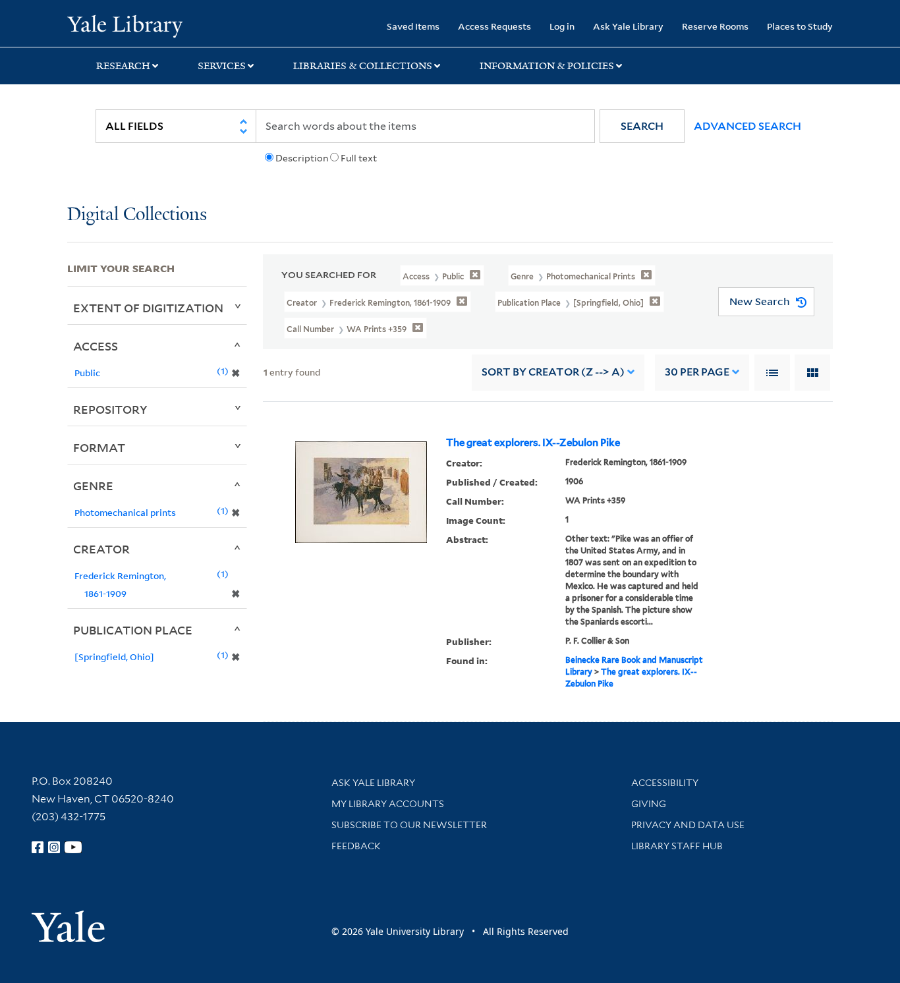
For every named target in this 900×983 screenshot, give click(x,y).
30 (697, 372)
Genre (93, 485)
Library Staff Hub (677, 846)
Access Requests (494, 26)
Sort (553, 372)
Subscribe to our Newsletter (409, 825)
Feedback (356, 846)
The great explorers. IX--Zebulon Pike (533, 443)
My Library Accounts (387, 804)
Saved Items (413, 26)
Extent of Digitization (148, 308)
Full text (359, 158)
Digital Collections (137, 215)
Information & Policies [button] (547, 65)
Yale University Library (124, 25)
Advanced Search (747, 126)
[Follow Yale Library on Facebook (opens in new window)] (37, 847)
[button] (642, 126)
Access (95, 346)
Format (99, 447)
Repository (110, 409)
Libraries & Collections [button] (362, 65)
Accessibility (664, 782)
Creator (101, 549)
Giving (648, 804)
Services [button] (222, 65)
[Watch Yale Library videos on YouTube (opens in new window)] (73, 847)
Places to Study (800, 26)
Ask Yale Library (628, 26)
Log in (562, 26)
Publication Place (132, 630)
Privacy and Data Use (688, 825)
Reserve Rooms (715, 26)
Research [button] (123, 65)
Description (301, 158)
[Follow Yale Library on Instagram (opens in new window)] (54, 847)
